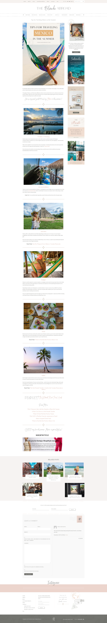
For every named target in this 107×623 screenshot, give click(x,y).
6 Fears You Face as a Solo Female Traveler (43, 411)
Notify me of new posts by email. (31, 571)
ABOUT (24, 597)
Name (25, 526)
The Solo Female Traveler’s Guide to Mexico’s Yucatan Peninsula (53, 477)
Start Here (28, 14)
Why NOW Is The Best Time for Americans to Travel (43, 416)
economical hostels (31, 190)
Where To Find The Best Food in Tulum (43, 414)
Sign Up (76, 73)
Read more (76, 52)
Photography (64, 14)
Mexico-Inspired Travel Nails (43, 418)
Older (80, 538)
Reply (67, 534)
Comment (26, 543)
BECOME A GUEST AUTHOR (29, 607)
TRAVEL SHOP (71, 14)
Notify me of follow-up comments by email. (34, 566)
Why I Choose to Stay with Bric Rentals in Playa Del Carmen (43, 409)
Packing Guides (42, 14)
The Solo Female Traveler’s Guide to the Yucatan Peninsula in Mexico (46, 388)
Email (39, 526)
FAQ (23, 611)
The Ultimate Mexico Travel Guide (32, 476)
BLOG (24, 599)
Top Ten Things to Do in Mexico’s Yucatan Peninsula (46, 244)
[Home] (23, 15)
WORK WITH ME (27, 606)
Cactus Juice (46, 146)
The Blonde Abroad (53, 7)
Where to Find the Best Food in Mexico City (46, 339)
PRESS (24, 602)
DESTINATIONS (34, 14)
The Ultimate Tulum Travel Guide (50, 398)
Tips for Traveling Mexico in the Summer (74, 477)
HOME (24, 595)
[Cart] (83, 15)
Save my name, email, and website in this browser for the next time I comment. (37, 540)
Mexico (49, 99)
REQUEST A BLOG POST (28, 609)
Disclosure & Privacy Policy (68, 619)
